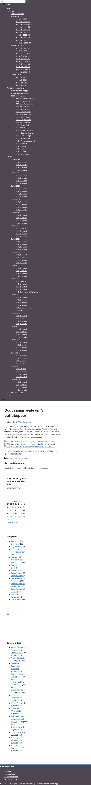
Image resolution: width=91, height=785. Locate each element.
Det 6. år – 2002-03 (23, 32)
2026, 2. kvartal (21, 165)
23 (11, 516)
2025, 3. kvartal (21, 181)
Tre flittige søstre (18, 658)
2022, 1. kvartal (21, 215)
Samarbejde (23, 458)
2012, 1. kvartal (21, 355)
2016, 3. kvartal (21, 302)
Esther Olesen (17, 647)
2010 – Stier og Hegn (23, 136)
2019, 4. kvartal (21, 263)
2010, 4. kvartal (21, 390)
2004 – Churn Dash (23, 117)
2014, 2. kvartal (21, 332)
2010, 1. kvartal (21, 382)
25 (16, 516)
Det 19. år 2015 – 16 (23, 69)
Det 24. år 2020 (21, 85)
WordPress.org (10, 779)
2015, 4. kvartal (21, 324)
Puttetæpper (11, 458)
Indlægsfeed (9, 774)
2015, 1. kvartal (21, 316)
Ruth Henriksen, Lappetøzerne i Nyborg (17, 719)
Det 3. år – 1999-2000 (24, 24)
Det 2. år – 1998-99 (23, 22)
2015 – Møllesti (21, 149)
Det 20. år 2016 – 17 (23, 72)
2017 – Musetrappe (23, 154)
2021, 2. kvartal (21, 231)
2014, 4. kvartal (21, 337)
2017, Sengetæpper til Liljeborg (27, 292)
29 (8, 519)
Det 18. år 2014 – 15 (23, 67)
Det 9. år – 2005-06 (23, 40)
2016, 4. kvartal (21, 305)
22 (8, 516)
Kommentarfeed (11, 777)
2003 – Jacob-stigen (23, 114)
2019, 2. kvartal (21, 257)
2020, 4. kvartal (21, 249)
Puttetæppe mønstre (15, 88)
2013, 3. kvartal (21, 348)
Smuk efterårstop (18, 690)
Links (9, 395)
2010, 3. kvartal (21, 387)
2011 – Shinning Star (23, 138)
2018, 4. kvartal (21, 276)
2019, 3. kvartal (21, 260)
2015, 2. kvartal (21, 318)
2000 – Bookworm (22, 106)
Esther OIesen (17, 732)
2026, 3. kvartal (21, 167)
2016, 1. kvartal (21, 297)
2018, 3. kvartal (21, 273)
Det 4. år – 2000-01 (23, 27)
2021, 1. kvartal (21, 228)
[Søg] (27, 1)
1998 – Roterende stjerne (25, 98)
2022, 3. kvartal (21, 220)
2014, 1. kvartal (21, 329)
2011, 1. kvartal (21, 369)
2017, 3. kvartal (21, 287)
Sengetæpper (17, 576)
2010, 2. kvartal (21, 385)
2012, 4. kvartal (21, 363)
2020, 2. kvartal (21, 244)
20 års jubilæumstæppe (19, 93)
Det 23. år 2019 (21, 83)
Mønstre (14, 557)
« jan (9, 522)
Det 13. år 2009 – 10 (23, 53)
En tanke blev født (17, 14)
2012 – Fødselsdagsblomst (25, 141)
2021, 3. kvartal (21, 234)
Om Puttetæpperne (15, 392)
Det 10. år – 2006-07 (23, 43)
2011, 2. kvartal (21, 371)
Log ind (7, 771)
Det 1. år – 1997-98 (23, 19)
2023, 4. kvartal (21, 210)
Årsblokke (15, 541)
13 (21, 510)
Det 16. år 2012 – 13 (23, 61)
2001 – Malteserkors (23, 109)
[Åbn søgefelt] (4, 400)
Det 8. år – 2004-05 (23, 38)
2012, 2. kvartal (21, 358)
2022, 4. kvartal (21, 223)
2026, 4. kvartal (21, 170)
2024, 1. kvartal (21, 189)
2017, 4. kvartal (21, 289)
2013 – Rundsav (21, 144)
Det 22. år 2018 (21, 80)
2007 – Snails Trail (22, 125)
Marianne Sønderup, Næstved (15, 666)
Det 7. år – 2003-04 (23, 35)
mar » (14, 522)
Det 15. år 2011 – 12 (23, 59)
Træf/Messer (16, 599)
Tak (12, 594)
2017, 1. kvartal (21, 281)
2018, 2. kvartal (21, 271)
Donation (15, 544)
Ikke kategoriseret (18, 552)
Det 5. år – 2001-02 (23, 30)
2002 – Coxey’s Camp (23, 112)
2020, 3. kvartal (21, 247)
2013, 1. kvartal (21, 342)
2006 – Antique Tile (23, 122)
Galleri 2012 (15, 353)
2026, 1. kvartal (21, 162)
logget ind (20, 468)
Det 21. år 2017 (21, 77)
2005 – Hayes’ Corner (23, 120)
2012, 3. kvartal (21, 361)
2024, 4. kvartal (21, 196)
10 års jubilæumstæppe (19, 91)
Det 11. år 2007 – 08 (23, 48)
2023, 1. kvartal (21, 202)
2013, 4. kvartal (21, 350)
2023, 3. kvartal (21, 207)
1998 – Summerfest (23, 101)
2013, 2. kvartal (21, 345)
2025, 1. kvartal (21, 175)
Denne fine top (17, 703)
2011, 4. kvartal (21, 377)
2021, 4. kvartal (21, 236)
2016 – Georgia (21, 151)
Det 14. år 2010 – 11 (23, 56)
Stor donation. (17, 653)
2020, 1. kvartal (21, 242)
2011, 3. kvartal (21, 374)
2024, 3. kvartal (21, 194)
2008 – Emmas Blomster (24, 130)
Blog (8, 8)
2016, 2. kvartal (21, 300)
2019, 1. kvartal (21, 255)
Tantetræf (15, 597)
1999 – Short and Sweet (24, 104)
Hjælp (13, 549)
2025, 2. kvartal (21, 178)
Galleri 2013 (15, 340)
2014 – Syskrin (21, 146)
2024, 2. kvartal (21, 191)
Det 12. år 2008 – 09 (23, 51)
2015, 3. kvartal (21, 321)
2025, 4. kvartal (21, 183)
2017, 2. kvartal (21, 284)
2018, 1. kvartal (21, 268)
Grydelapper (16, 546)
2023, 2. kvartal (21, 204)
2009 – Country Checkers (25, 133)
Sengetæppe (16, 573)
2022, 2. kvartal (21, 218)
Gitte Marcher (17, 727)
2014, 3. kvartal (21, 334)
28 (24, 516)
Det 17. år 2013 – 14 (23, 64)
